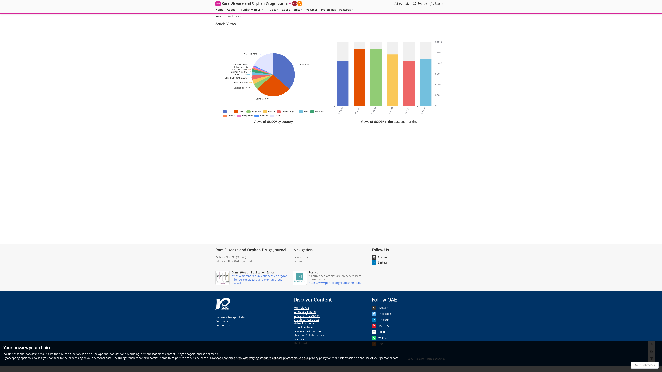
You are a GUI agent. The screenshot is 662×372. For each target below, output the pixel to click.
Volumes (312, 10)
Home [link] (218, 16)
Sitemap (299, 261)
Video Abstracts (304, 323)
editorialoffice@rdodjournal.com (236, 261)
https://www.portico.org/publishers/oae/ (335, 283)
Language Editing (305, 311)
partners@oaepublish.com (232, 317)
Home (219, 10)
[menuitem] (219, 10)
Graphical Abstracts (306, 319)
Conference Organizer (308, 331)
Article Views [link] (234, 16)
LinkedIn (383, 262)
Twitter (382, 257)
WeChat (383, 338)
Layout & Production (307, 315)
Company (221, 321)
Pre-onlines (328, 10)
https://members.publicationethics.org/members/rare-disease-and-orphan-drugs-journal (259, 279)
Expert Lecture (303, 327)
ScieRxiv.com (302, 339)
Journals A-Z (301, 307)
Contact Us (301, 257)
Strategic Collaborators (309, 335)
